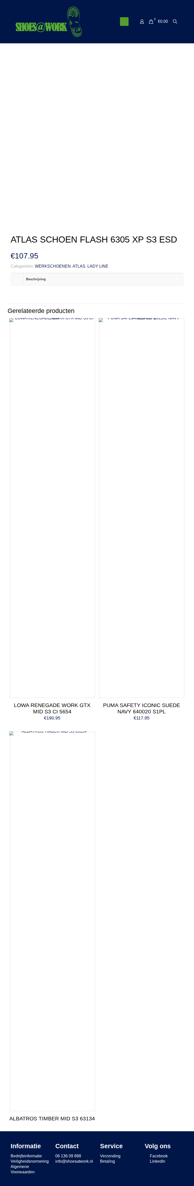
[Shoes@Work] (49, 21)
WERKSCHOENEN (53, 266)
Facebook (158, 1156)
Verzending (110, 1156)
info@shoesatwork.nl (74, 1161)
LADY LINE (97, 266)
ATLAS (78, 266)
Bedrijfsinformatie (26, 1156)
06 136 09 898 (68, 1156)
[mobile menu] (124, 21)
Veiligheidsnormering (30, 1161)
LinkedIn (157, 1161)
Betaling (107, 1161)
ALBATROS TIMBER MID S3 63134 (52, 1118)
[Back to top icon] (169, 1175)
